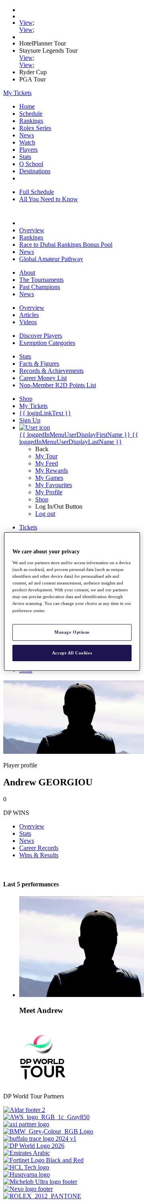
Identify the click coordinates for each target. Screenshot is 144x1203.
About (27, 272)
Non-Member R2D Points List (57, 385)
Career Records (38, 847)
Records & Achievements (51, 370)
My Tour (46, 456)
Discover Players (40, 335)
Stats (25, 156)
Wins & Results (38, 855)
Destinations (34, 171)
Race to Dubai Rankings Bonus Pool (65, 244)
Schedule (30, 113)
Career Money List (43, 378)
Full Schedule (36, 191)
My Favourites (53, 485)
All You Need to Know (48, 199)
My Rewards (51, 470)
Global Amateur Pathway (51, 259)
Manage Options (72, 632)
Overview (31, 230)
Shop (41, 499)
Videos (28, 322)
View (26, 22)
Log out (45, 513)
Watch (27, 142)
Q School (31, 164)
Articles (29, 314)
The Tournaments (41, 279)
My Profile (48, 492)
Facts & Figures (39, 363)
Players (28, 149)
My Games (49, 477)
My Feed (46, 463)
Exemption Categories (47, 342)
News (26, 135)
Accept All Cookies (72, 652)
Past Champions (39, 286)
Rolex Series (35, 128)
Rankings (31, 120)
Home (27, 106)
